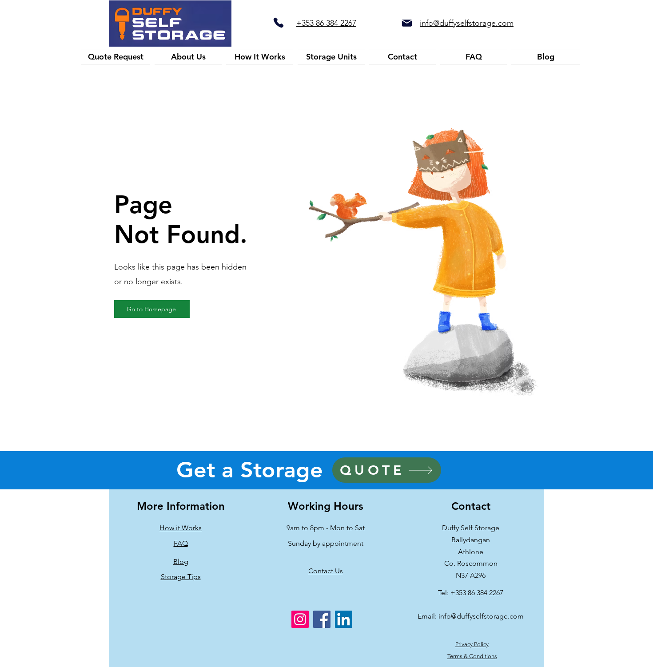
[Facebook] (321, 619)
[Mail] (407, 23)
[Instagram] (300, 619)
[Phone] (278, 22)
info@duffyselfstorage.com (481, 616)
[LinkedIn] (343, 619)
